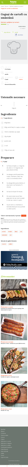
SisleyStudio (16, 464)
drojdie (10, 231)
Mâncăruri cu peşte (7, 375)
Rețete (6, 6)
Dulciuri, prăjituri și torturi (16, 6)
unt (11, 235)
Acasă (2, 6)
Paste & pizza (4, 449)
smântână (4, 235)
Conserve (3, 433)
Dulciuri (3, 437)
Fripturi (2, 439)
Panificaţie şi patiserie (7, 342)
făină (16, 231)
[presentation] (1, 105)
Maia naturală (4, 451)
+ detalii (24, 215)
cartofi (3, 231)
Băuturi (3, 431)
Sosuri (2, 455)
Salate (2, 453)
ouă (21, 231)
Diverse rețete (4, 435)
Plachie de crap (5, 410)
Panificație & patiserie (6, 447)
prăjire (10, 244)
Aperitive (3, 429)
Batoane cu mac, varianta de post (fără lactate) (13, 343)
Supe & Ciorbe (4, 457)
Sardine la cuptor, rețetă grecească (10, 377)
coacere (4, 244)
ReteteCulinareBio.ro (15, 460)
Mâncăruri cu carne (6, 441)
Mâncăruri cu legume (7, 307)
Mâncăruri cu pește (6, 445)
